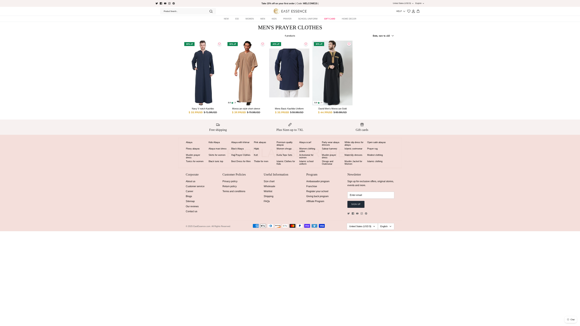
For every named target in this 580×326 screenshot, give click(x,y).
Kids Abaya (214, 142)
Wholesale (269, 186)
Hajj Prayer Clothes (240, 155)
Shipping (268, 196)
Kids (274, 19)
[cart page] (418, 11)
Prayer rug (372, 148)
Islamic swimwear (353, 148)
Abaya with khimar (240, 142)
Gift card (329, 18)
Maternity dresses (353, 155)
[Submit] (211, 11)
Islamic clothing (374, 161)
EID (237, 19)
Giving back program (317, 196)
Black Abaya (237, 148)
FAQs (267, 201)
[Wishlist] (409, 11)
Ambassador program (317, 181)
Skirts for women (217, 155)
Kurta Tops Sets (284, 155)
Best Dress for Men (241, 161)
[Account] (413, 11)
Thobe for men (261, 161)
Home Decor (349, 19)
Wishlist (268, 191)
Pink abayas (260, 142)
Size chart (269, 181)
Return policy (229, 186)
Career (189, 191)
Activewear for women (306, 156)
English (418, 3)
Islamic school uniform (306, 162)
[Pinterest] (173, 3)
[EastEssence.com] (290, 11)
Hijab (256, 148)
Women (249, 19)
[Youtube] (165, 3)
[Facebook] (161, 3)
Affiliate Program (315, 201)
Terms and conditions (233, 191)
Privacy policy (229, 181)
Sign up (356, 204)
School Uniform (307, 19)
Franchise (311, 186)
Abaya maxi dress (218, 148)
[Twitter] (157, 3)
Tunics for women (194, 161)
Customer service (195, 186)
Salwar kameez (329, 148)
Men (262, 19)
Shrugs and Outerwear (327, 162)
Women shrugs (284, 148)
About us (190, 181)
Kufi (256, 155)
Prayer (287, 19)
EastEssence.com (201, 226)
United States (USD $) (402, 3)
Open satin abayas (376, 142)
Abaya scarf (305, 142)
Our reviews (192, 206)
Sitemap (190, 201)
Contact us (191, 211)
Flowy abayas (193, 148)
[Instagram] (169, 3)
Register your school (317, 191)
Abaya (189, 142)
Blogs (189, 196)
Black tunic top (216, 161)
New (226, 19)
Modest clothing (375, 155)
